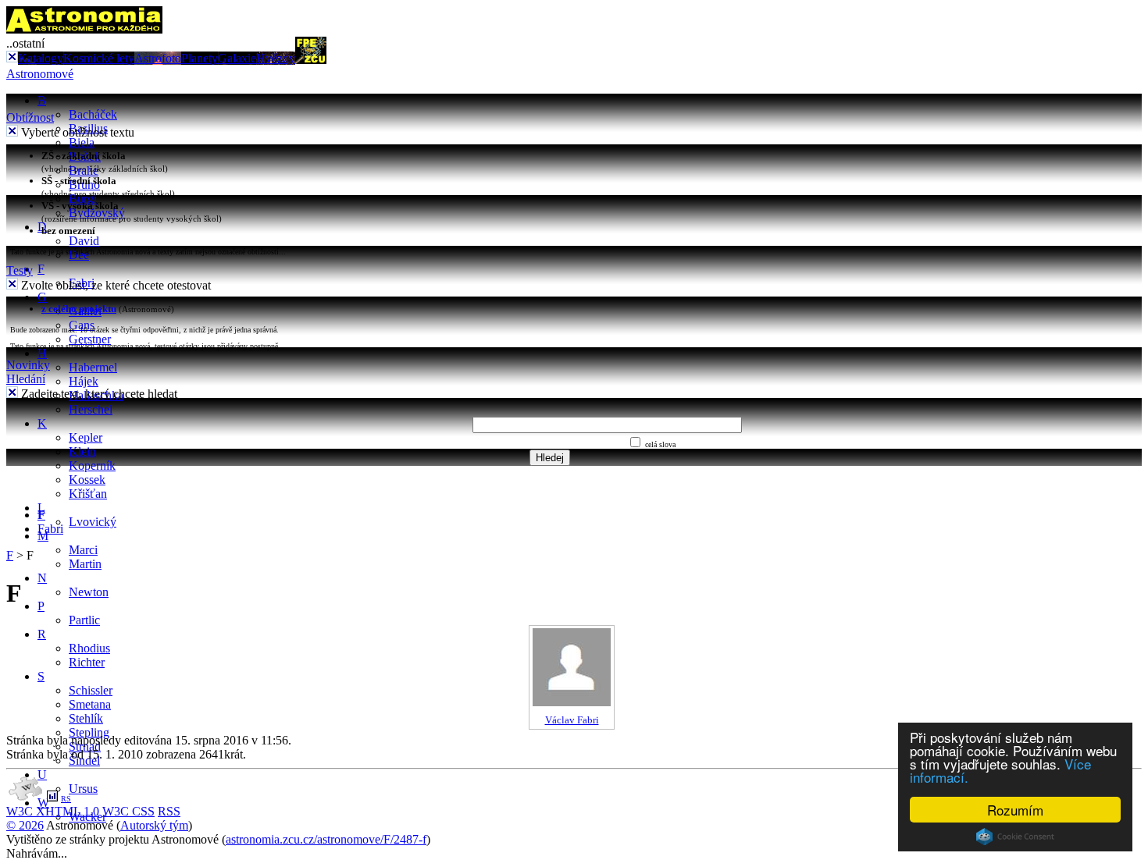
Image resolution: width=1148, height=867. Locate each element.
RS (66, 798)
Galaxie (237, 58)
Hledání (25, 379)
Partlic (84, 620)
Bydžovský (97, 212)
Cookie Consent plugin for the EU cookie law (1015, 836)
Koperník (92, 465)
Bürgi (83, 198)
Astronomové (39, 73)
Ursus (83, 788)
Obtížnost (30, 117)
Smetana (90, 704)
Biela (81, 142)
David (84, 240)
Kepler (85, 437)
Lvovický (92, 521)
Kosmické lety (98, 58)
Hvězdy (275, 58)
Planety (199, 58)
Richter (87, 662)
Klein (82, 451)
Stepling (89, 732)
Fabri (50, 528)
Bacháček (93, 114)
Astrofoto (157, 58)
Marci (83, 549)
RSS (169, 811)
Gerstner (90, 339)
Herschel (90, 409)
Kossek (87, 479)
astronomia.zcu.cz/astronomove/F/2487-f (326, 839)
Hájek (83, 381)
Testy (19, 270)
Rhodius (89, 648)
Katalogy (40, 58)
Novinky (28, 364)
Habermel (93, 367)
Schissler (90, 690)
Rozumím (1015, 809)
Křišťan (88, 493)
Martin (85, 563)
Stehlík (86, 718)
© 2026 (25, 825)
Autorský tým (154, 825)
